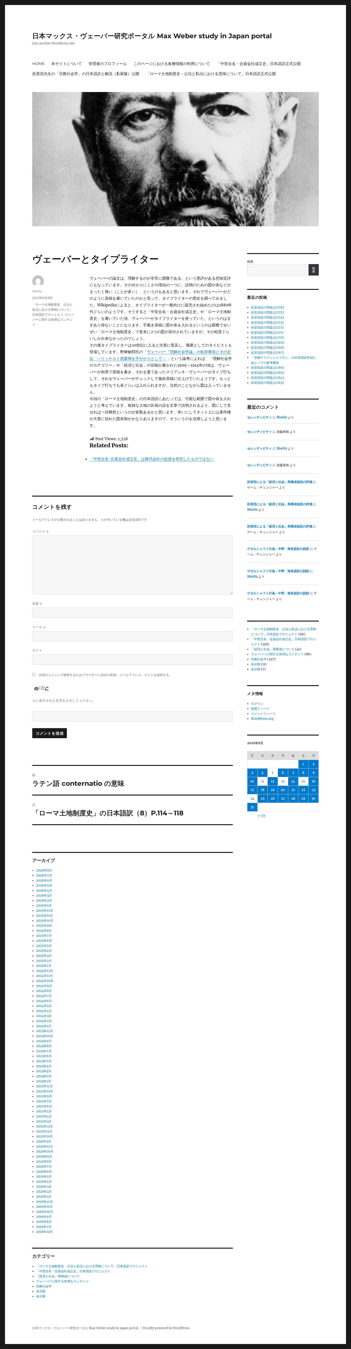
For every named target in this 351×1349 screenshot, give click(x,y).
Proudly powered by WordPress (166, 1328)
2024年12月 (44, 971)
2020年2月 (44, 1192)
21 (293, 790)
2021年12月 (44, 1126)
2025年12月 (44, 911)
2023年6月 (44, 1056)
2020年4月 (44, 1182)
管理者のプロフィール (108, 63)
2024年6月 (44, 1001)
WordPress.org (262, 719)
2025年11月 (44, 916)
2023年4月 (44, 1066)
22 (303, 790)
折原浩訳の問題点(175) (267, 312)
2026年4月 (44, 890)
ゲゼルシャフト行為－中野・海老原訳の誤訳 (278, 549)
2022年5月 (44, 1111)
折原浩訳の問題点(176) (267, 307)
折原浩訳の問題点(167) (267, 353)
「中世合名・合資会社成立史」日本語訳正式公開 (259, 63)
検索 (250, 262)
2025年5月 (44, 946)
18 (262, 790)
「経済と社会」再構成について (58, 1276)
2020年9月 (44, 1156)
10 (252, 781)
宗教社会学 (44, 1286)
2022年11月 (44, 1086)
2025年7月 (44, 936)
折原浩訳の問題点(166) (267, 368)
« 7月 (262, 816)
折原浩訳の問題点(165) (267, 373)
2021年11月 (44, 1131)
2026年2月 (44, 901)
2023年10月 (44, 1036)
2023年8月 (44, 1046)
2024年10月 (44, 981)
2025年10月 (44, 921)
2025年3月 (44, 956)
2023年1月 (43, 1081)
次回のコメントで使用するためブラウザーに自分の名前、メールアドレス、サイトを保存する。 (105, 675)
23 (313, 790)
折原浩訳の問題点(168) (267, 348)
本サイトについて (66, 63)
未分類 (40, 1291)
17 (252, 790)
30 (313, 798)
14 (293, 781)
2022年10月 (44, 1091)
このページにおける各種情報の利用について (171, 63)
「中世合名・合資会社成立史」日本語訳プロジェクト (73, 1271)
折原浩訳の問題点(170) (267, 338)
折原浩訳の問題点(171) (267, 332)
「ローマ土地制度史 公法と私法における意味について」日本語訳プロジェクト (52, 309)
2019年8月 (44, 1222)
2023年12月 (44, 1031)
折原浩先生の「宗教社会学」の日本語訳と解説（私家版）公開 (85, 73)
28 (293, 798)
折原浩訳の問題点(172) (267, 327)
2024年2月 (44, 1021)
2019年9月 (44, 1217)
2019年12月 (44, 1202)
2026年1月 (44, 906)
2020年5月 (44, 1177)
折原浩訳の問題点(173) (267, 322)
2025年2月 (44, 961)
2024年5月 (44, 1006)
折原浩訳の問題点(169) (267, 343)
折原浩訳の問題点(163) (267, 383)
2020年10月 (44, 1151)
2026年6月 (44, 880)
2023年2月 (44, 1076)
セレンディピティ (259, 417)
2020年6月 (44, 1172)
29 (303, 798)
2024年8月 (44, 991)
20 (283, 790)
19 (273, 790)
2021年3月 (43, 1141)
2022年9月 (44, 1096)
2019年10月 (44, 1212)
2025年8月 (44, 931)
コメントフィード (263, 714)
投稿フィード (260, 709)
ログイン (257, 704)
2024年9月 (44, 986)
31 (252, 807)
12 (272, 781)
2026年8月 (44, 870)
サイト (37, 650)
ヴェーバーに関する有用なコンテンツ (53, 319)
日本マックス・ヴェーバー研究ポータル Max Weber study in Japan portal (152, 36)
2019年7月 (44, 1227)
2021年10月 (44, 1136)
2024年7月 (44, 996)
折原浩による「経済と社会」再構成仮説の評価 (279, 482)
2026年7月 (44, 875)
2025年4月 (44, 951)
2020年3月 (44, 1187)
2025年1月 (43, 966)
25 (263, 798)
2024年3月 (44, 1016)
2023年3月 (43, 1071)
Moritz (37, 291)
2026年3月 (44, 896)
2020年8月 (44, 1161)
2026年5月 (44, 885)
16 (313, 781)
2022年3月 (44, 1121)
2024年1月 (43, 1026)
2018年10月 (44, 1232)
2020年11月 (44, 1146)
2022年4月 (44, 1116)
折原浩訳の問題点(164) (267, 378)
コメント (40, 531)
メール (38, 627)
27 (283, 798)
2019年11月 (44, 1207)
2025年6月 (44, 941)
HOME (38, 63)
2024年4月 (44, 1011)
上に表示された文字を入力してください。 (64, 700)
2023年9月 (44, 1041)
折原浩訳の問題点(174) (267, 317)
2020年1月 (43, 1197)
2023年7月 (44, 1051)
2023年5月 (44, 1061)
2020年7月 (44, 1167)
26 (273, 798)
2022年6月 (44, 1106)
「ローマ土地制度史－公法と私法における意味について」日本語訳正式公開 (211, 73)
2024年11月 (44, 976)
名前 (37, 603)
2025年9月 (44, 926)
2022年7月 (44, 1101)
